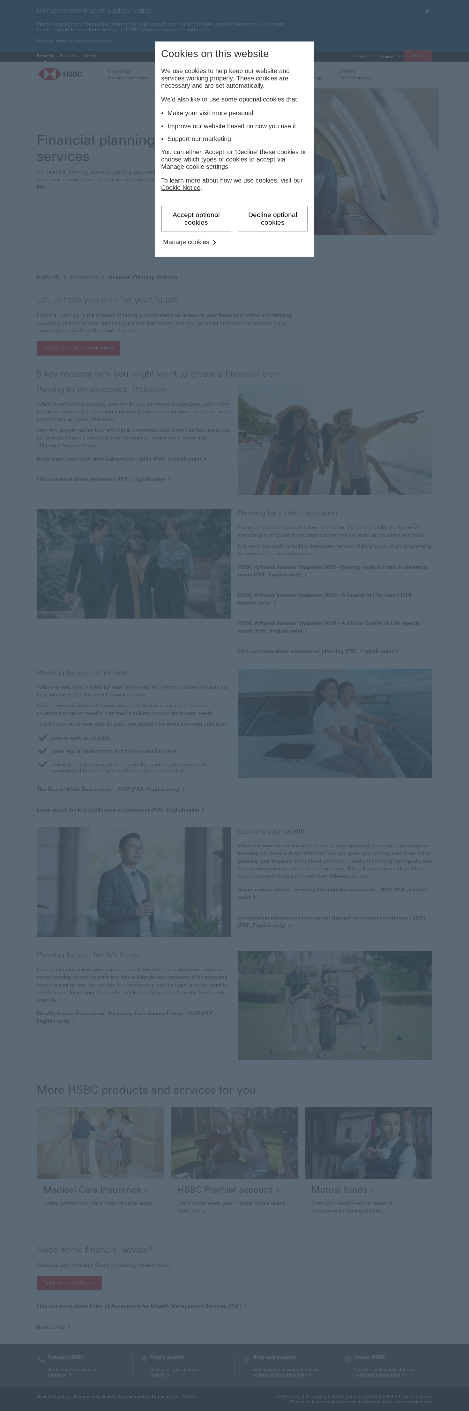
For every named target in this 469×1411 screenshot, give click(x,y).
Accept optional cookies (196, 218)
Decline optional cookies (272, 218)
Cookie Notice (180, 187)
